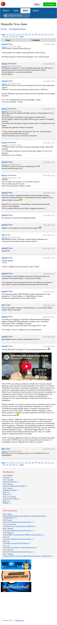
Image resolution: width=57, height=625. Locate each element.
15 (29, 34)
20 (46, 34)
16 (33, 34)
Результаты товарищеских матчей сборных (17, 522)
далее (22, 36)
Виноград (6, 494)
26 (14, 36)
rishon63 (5, 44)
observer (5, 64)
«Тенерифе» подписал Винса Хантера (15, 543)
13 (23, 34)
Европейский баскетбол (18, 29)
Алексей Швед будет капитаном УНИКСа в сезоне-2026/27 (22, 534)
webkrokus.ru (19, 620)
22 (53, 34)
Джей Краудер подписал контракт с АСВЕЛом (18, 526)
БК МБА (5, 503)
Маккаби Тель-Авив (9, 490)
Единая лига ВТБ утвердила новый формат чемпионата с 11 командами (26, 556)
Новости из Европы (9, 481)
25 (10, 36)
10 (13, 34)
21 (49, 34)
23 (4, 36)
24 (7, 36)
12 (19, 34)
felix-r (4, 449)
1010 (3, 235)
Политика (6, 477)
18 (39, 34)
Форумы (4, 29)
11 (16, 34)
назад (4, 34)
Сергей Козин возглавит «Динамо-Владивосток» (19, 547)
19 (43, 34)
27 (17, 36)
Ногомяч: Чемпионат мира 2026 (13, 486)
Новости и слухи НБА (10, 498)
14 (26, 34)
